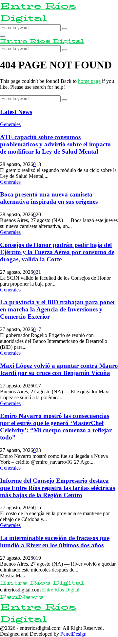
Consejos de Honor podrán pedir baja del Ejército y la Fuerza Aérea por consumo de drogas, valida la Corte (57, 252)
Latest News (16, 111)
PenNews (21, 597)
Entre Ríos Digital (38, 12)
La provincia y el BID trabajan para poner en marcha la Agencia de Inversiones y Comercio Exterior (57, 309)
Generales (10, 124)
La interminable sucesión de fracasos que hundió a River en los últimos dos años (54, 541)
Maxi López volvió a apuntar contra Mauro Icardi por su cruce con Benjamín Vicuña (59, 369)
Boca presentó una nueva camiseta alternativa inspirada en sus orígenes (49, 198)
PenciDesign (73, 634)
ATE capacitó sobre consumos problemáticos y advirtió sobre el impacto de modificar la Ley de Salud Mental (55, 144)
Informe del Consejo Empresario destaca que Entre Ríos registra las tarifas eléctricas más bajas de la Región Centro (57, 487)
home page (89, 81)
